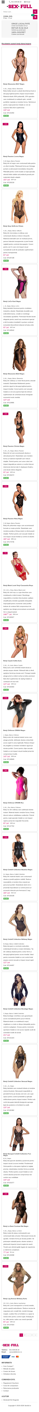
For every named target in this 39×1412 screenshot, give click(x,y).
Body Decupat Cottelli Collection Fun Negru (17, 1154)
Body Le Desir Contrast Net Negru (15, 1226)
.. (28, 1335)
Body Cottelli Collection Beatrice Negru (17, 869)
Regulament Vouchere (11, 1383)
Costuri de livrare (9, 1371)
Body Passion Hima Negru (13, 518)
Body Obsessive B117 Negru (13, 84)
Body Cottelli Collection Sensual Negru (17, 1081)
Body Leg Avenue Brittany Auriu (15, 1298)
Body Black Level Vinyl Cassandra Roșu (18, 585)
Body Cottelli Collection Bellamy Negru (17, 939)
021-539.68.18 (16, 2)
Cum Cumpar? (8, 1366)
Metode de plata (9, 1369)
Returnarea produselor (11, 1388)
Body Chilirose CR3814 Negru (14, 730)
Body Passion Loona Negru (13, 156)
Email (28, 2)
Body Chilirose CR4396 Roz (13, 803)
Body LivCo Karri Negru (12, 301)
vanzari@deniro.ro (15, 1352)
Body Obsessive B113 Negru (13, 374)
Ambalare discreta (9, 1374)
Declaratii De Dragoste (11, 1400)
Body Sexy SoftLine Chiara (13, 226)
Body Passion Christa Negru (13, 446)
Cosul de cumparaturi (10, 1385)
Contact (6, 1391)
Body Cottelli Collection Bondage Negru (18, 1009)
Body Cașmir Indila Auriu (12, 661)
